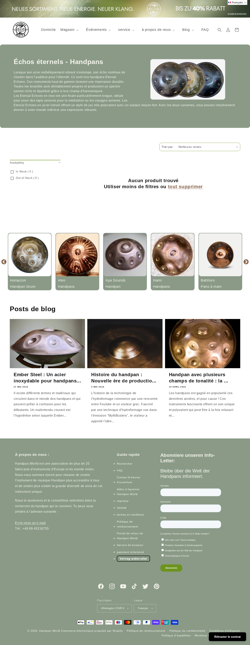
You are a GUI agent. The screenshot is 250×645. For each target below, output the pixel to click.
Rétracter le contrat (227, 636)
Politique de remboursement (127, 524)
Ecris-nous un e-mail (30, 523)
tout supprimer (185, 186)
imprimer (123, 500)
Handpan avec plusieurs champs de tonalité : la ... (198, 377)
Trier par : (168, 146)
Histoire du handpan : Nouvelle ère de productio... (123, 377)
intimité (122, 507)
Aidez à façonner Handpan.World (128, 492)
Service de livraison (130, 545)
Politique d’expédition (176, 635)
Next (246, 262)
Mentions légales (206, 635)
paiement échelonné (130, 552)
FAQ (120, 470)
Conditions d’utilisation (224, 630)
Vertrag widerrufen (133, 558)
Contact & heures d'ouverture (128, 480)
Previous (4, 262)
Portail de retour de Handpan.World (130, 536)
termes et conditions (130, 514)
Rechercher (124, 463)
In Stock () (24, 171)
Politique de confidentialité (187, 630)
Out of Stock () (27, 177)
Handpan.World (49, 630)
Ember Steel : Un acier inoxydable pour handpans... (47, 377)
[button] (71, 30)
